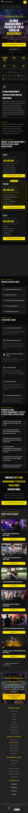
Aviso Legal (14, 776)
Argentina (12, 6)
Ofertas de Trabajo (14, 748)
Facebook (14, 784)
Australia (14, 714)
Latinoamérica (14, 724)
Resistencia (17, 6)
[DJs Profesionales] (7, 2)
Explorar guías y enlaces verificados (14, 696)
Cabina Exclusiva (14, 745)
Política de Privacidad (14, 768)
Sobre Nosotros (14, 760)
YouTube (14, 791)
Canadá (14, 716)
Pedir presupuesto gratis (14, 175)
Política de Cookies (14, 771)
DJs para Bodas (14, 730)
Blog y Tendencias (14, 750)
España (14, 722)
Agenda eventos (14, 740)
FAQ (14, 766)
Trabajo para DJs (14, 733)
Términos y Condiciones (14, 774)
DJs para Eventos (14, 727)
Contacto (14, 763)
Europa (14, 719)
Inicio (2, 6)
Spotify (14, 794)
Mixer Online (14, 753)
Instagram (14, 787)
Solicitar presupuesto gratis (14, 44)
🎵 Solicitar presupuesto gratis (14, 503)
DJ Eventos (7, 6)
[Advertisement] (14, 261)
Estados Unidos (14, 711)
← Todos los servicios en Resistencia (11, 664)
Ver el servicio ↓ (14, 49)
